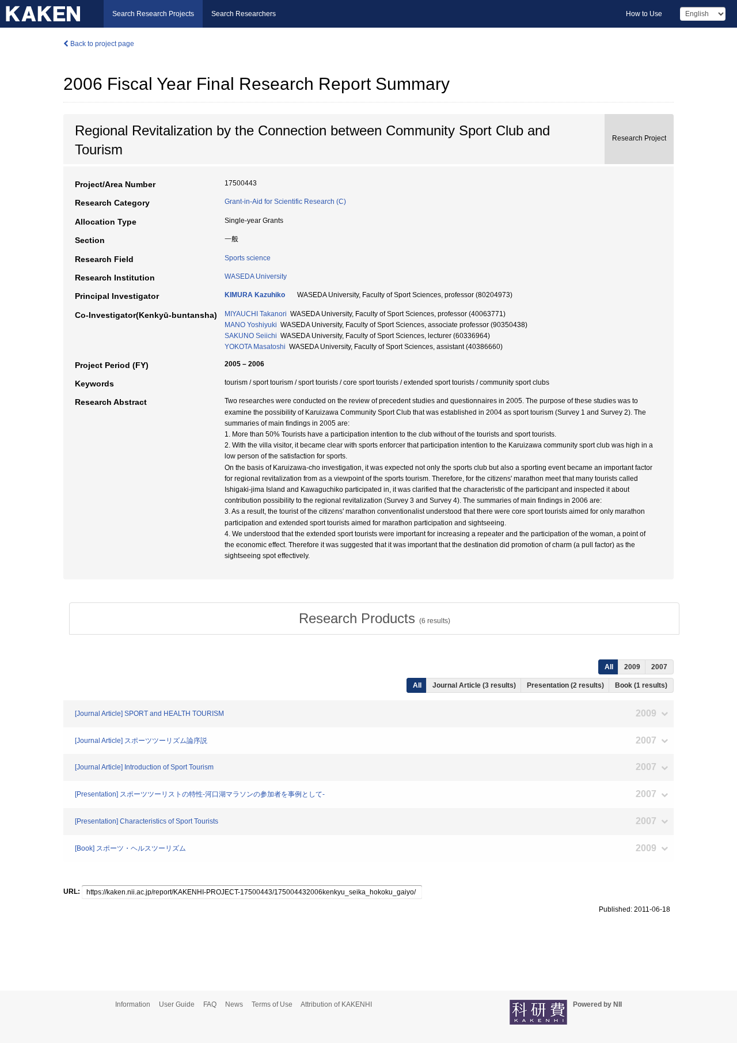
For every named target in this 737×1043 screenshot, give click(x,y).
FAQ (209, 1004)
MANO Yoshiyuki (251, 325)
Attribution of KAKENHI (336, 1004)
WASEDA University (256, 276)
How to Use (644, 14)
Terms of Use (272, 1004)
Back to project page (101, 44)
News (234, 1004)
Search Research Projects (153, 14)
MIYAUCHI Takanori (256, 314)
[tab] (374, 618)
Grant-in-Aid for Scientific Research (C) (285, 202)
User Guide (177, 1004)
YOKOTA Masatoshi (255, 347)
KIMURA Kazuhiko (255, 295)
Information (132, 1004)
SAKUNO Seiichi (251, 336)
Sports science (248, 258)
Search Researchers (243, 14)
